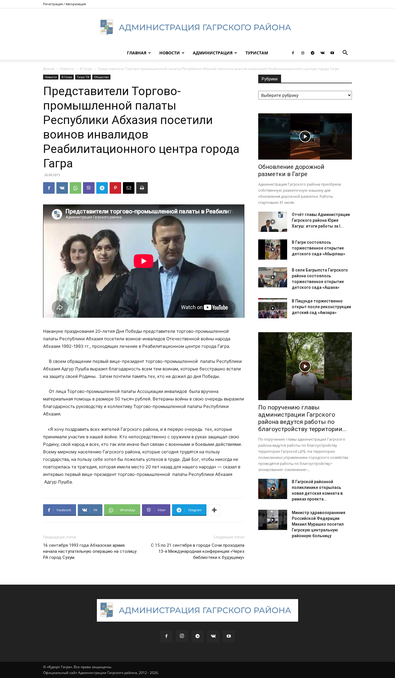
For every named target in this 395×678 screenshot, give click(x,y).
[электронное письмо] (128, 188)
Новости (169, 53)
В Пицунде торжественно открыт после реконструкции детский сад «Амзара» (321, 307)
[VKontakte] (322, 53)
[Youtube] (332, 53)
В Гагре (86, 68)
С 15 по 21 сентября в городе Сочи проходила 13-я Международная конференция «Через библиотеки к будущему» (197, 551)
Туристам (257, 53)
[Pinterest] (115, 188)
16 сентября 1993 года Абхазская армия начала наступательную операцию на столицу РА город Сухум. (89, 551)
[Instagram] (302, 53)
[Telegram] (312, 53)
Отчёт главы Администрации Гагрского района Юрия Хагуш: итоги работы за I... (321, 220)
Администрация (212, 53)
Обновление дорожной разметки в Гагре (291, 170)
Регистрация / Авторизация (64, 4)
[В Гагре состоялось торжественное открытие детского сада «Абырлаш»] (272, 249)
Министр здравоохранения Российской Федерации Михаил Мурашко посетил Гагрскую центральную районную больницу (318, 524)
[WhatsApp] (75, 188)
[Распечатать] (142, 188)
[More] (214, 510)
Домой (48, 68)
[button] (345, 53)
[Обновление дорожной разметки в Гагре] (305, 136)
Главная (136, 53)
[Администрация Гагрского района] (197, 27)
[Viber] (89, 188)
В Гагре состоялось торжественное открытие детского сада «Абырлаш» (318, 248)
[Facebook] (293, 53)
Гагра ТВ (83, 77)
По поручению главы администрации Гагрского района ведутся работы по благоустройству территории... (302, 418)
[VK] (62, 188)
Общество (101, 77)
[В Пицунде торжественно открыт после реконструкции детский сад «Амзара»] (272, 308)
